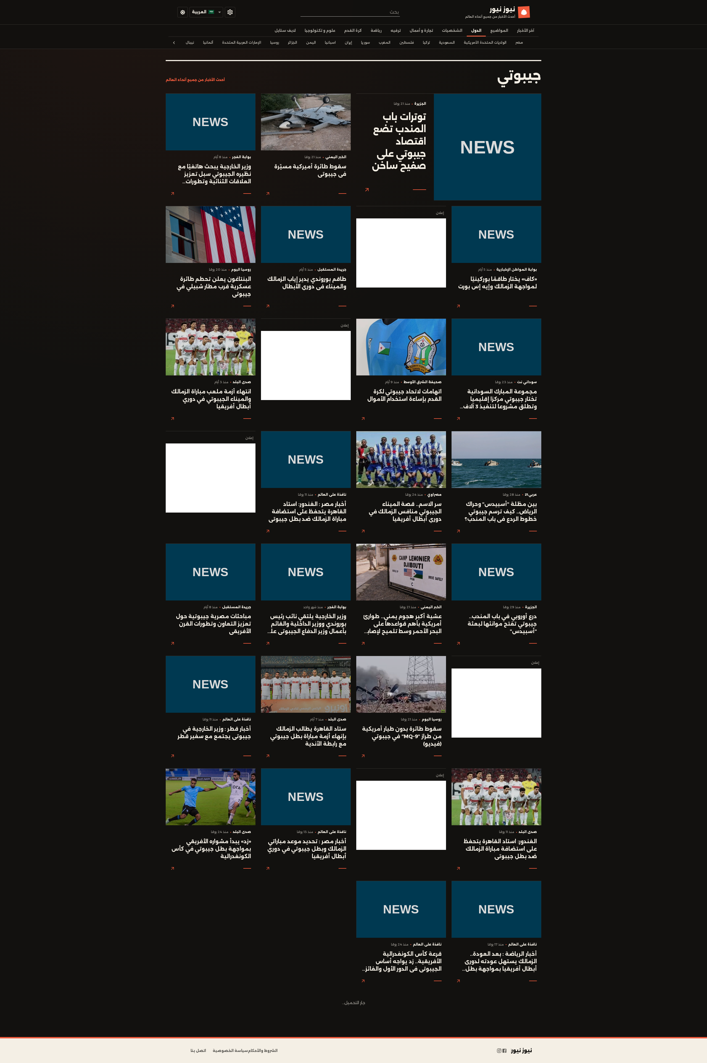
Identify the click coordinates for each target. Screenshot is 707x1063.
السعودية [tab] (447, 43)
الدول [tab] (476, 30)
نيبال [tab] (190, 43)
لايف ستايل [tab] (285, 30)
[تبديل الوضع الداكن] (182, 12)
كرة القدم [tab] (353, 30)
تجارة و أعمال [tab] (421, 30)
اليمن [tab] (311, 43)
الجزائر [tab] (292, 43)
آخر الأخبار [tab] (525, 30)
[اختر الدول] (230, 12)
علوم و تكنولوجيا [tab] (320, 30)
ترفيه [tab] (396, 30)
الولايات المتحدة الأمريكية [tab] (485, 43)
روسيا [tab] (274, 43)
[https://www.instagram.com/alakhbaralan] (499, 1051)
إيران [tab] (348, 43)
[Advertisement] (401, 253)
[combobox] (350, 12)
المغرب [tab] (385, 43)
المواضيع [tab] (499, 30)
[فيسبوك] (504, 1051)
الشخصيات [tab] (452, 30)
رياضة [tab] (376, 30)
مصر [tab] (519, 43)
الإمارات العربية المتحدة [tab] (241, 43)
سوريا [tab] (365, 43)
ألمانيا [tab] (208, 43)
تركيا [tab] (426, 43)
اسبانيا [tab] (330, 43)
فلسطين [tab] (406, 43)
